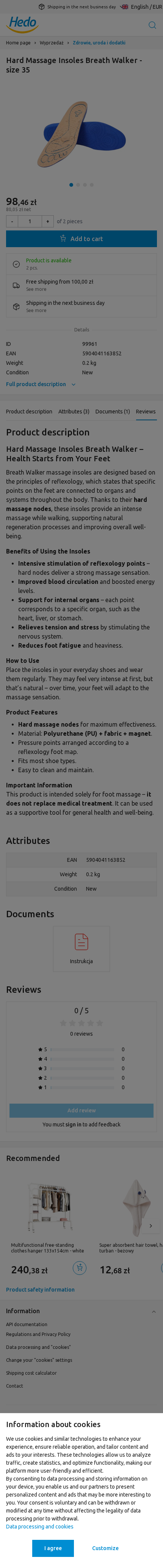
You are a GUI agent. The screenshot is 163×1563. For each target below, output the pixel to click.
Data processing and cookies (40, 1527)
